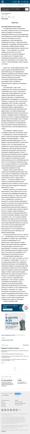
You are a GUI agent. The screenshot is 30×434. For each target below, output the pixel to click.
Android (16, 400)
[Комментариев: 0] (6, 17)
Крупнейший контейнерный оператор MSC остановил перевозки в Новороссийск (14, 351)
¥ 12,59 (15, 5)
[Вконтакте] (5, 410)
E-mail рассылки (18, 404)
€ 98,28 (11, 5)
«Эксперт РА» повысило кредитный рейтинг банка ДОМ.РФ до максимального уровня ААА (7, 383)
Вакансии (3, 406)
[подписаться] (12, 340)
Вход (22, 1)
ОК (27, 9)
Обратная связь (18, 401)
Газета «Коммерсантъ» (6, 13)
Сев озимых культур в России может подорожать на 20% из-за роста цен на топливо (14, 360)
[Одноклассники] (11, 410)
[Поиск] (25, 2)
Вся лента (26, 345)
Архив (2, 401)
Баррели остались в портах (12, 348)
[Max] (17, 410)
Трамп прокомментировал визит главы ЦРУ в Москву (12, 354)
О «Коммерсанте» (5, 400)
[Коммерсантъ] (2, 2)
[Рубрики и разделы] (27, 2)
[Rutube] (14, 410)
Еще (2, 362)
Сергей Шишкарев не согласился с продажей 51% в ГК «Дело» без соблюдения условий (15, 356)
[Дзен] (8, 410)
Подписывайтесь (7, 309)
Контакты (3, 403)
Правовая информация (20, 403)
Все (10, 376)
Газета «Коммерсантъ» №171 (8, 335)
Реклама (3, 404)
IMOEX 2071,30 (21, 5)
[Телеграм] (2, 410)
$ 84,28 (6, 5)
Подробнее (3, 431)
